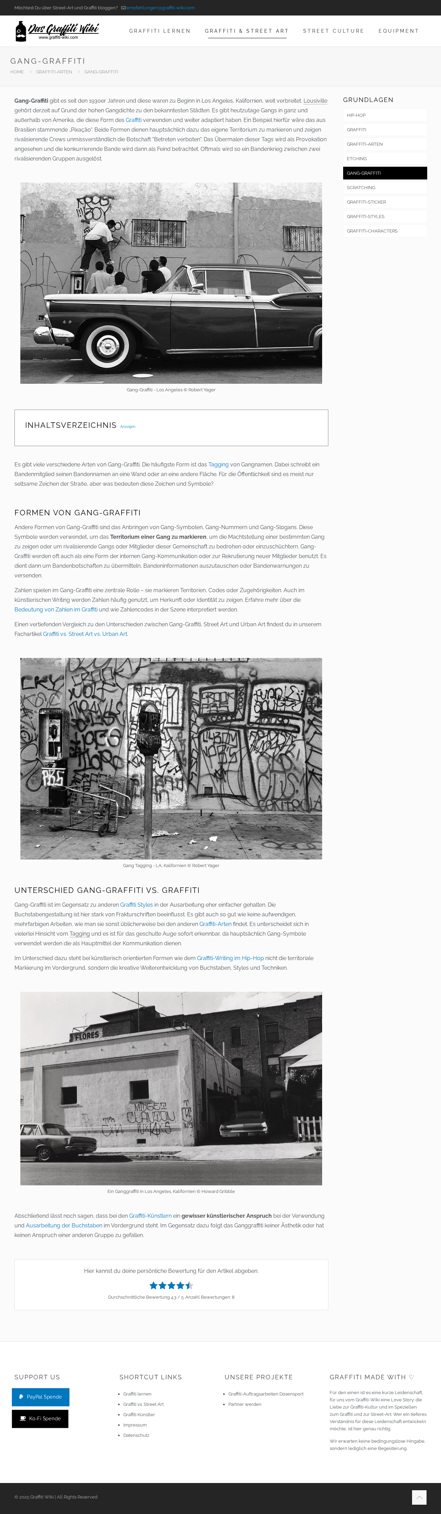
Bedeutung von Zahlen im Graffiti (56, 609)
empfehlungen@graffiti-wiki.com (160, 7)
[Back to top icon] (419, 1497)
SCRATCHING (361, 187)
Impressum (135, 1425)
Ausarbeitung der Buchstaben (64, 1225)
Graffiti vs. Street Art (143, 1404)
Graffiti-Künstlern (150, 1216)
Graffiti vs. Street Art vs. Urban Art (85, 634)
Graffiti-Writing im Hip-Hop (230, 958)
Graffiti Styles (136, 905)
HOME (17, 71)
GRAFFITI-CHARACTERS (372, 231)
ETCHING (357, 158)
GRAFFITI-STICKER (366, 202)
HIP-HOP (356, 115)
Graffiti (134, 120)
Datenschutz (136, 1435)
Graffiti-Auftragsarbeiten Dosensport (266, 1394)
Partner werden (244, 1404)
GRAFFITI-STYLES (365, 216)
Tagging (218, 464)
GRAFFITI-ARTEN (54, 71)
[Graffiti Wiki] (57, 31)
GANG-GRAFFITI (364, 173)
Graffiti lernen (137, 1394)
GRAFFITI (356, 129)
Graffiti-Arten (215, 924)
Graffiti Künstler (139, 1414)
